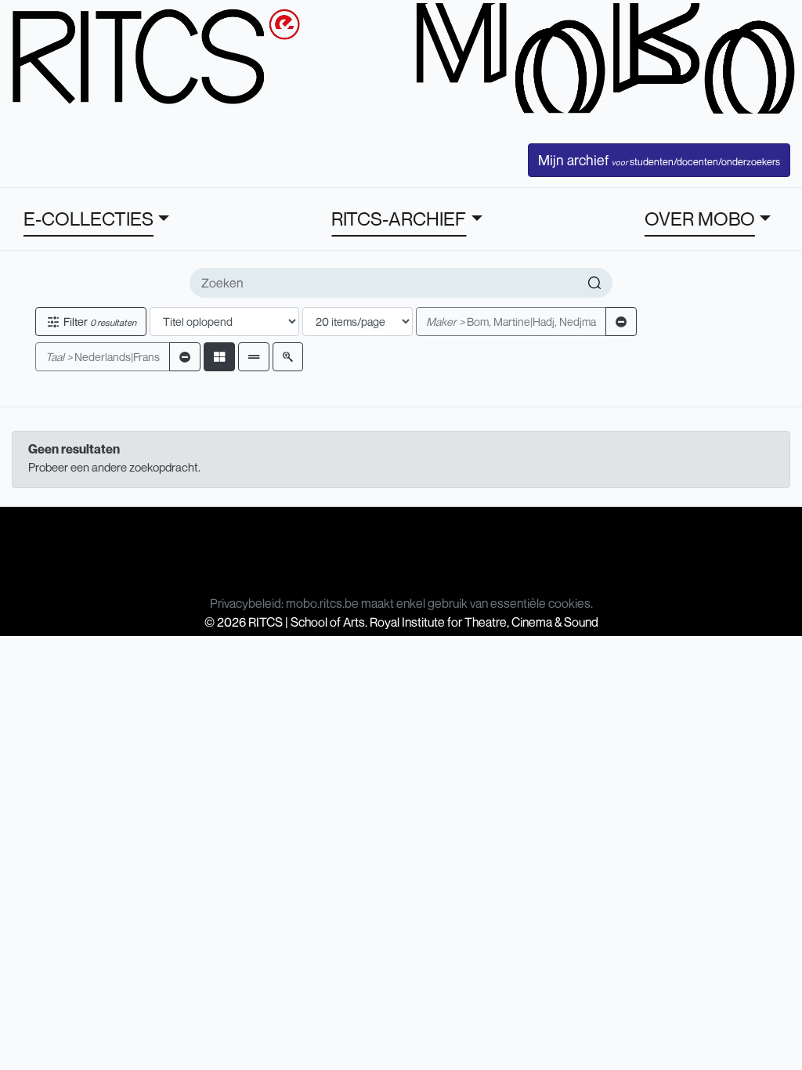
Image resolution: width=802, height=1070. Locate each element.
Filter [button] (98, 321)
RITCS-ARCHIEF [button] (398, 219)
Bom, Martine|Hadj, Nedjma (511, 321)
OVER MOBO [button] (700, 219)
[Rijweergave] (253, 356)
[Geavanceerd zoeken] (288, 356)
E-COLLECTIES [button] (88, 219)
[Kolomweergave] (219, 356)
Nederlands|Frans (102, 356)
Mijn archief (659, 159)
